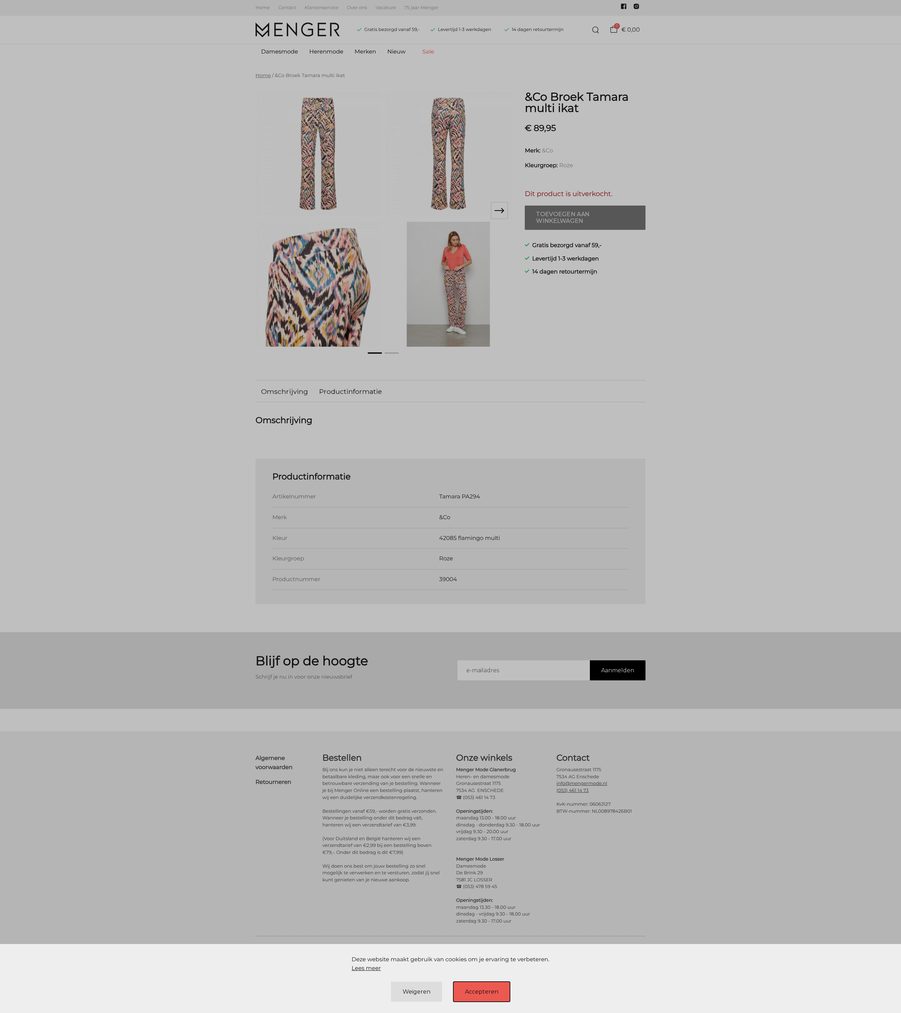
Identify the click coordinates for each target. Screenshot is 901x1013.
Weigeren (416, 991)
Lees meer (366, 968)
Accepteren (481, 991)
